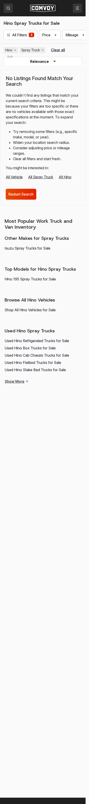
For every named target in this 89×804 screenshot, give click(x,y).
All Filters (19, 35)
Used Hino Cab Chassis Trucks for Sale (37, 355)
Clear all (58, 50)
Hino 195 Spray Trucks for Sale (30, 279)
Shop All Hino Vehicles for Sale (30, 310)
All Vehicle (14, 177)
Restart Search (21, 194)
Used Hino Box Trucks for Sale (30, 348)
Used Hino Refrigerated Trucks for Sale (37, 340)
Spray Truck (32, 50)
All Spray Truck (40, 177)
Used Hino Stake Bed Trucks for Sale (35, 370)
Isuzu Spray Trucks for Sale (27, 248)
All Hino (65, 177)
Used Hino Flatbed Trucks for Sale (33, 362)
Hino (11, 50)
